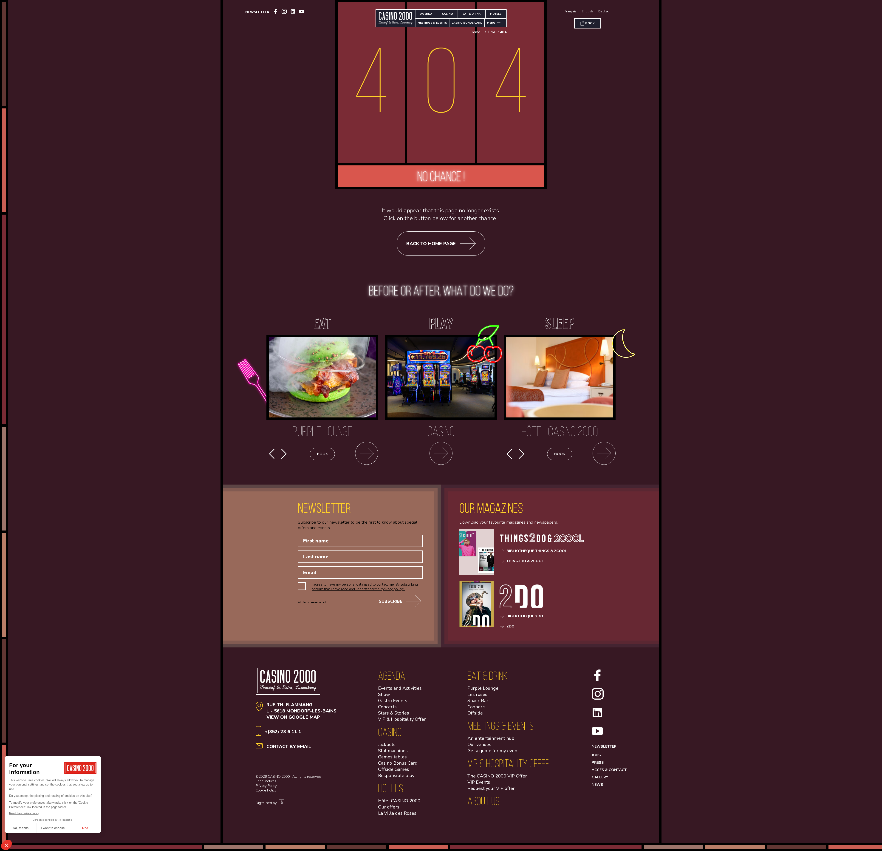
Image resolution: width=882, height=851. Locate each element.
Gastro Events (392, 701)
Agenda (426, 14)
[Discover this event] (604, 454)
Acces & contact (609, 769)
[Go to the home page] (396, 18)
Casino (447, 14)
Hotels (495, 14)
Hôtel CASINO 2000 (399, 801)
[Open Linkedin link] (292, 12)
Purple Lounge (482, 688)
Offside (475, 713)
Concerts (387, 707)
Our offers (388, 807)
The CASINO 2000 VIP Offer (497, 776)
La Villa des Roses (397, 813)
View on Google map (293, 717)
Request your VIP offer (491, 788)
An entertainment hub (490, 738)
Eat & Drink (472, 14)
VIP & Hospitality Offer (402, 719)
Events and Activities (400, 688)
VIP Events (478, 782)
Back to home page (431, 244)
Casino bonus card (467, 23)
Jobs (596, 755)
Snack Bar (477, 701)
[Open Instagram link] (284, 12)
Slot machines (393, 751)
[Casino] (441, 454)
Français (570, 11)
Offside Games (393, 769)
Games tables (392, 757)
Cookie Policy (266, 790)
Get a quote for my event (493, 751)
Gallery (600, 777)
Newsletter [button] (257, 12)
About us (483, 801)
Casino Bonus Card (398, 763)
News (597, 784)
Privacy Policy (266, 785)
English (587, 11)
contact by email (288, 746)
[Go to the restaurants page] (366, 454)
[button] (284, 454)
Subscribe (390, 601)
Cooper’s (476, 707)
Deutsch (604, 11)
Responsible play (396, 775)
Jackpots (387, 744)
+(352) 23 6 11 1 (283, 732)
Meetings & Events (432, 23)
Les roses (477, 694)
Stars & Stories (393, 713)
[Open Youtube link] (301, 12)
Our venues (479, 744)
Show (384, 694)
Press (598, 762)
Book (322, 454)
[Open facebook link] (275, 12)
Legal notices (266, 781)
